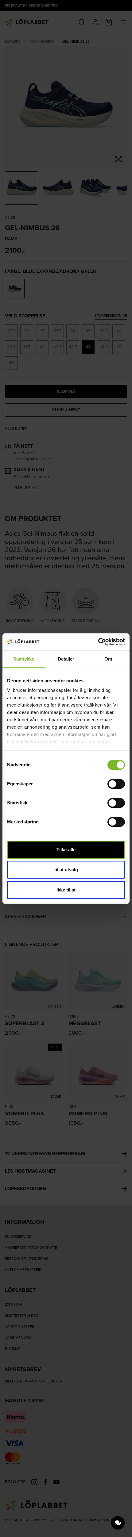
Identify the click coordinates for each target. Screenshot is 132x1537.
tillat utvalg (66, 869)
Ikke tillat (66, 889)
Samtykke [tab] (23, 658)
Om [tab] (108, 658)
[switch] (116, 784)
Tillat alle (66, 849)
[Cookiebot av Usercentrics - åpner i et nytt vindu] (98, 642)
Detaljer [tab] (66, 658)
